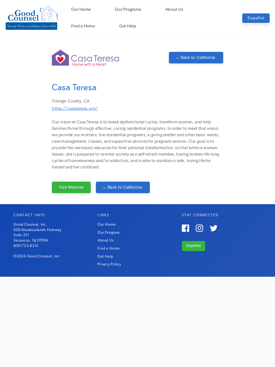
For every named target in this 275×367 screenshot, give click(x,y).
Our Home (81, 10)
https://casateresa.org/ (74, 109)
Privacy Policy (109, 264)
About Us (174, 10)
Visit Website (71, 187)
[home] (32, 17)
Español (256, 18)
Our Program (108, 233)
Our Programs (128, 10)
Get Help (127, 26)
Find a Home (83, 26)
